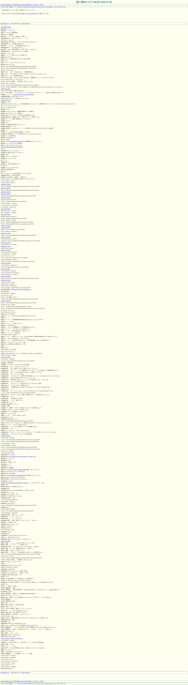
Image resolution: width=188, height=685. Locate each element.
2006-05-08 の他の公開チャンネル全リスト (29, 4)
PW (62, 6)
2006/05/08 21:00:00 (6, 357)
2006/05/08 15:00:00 (6, 250)
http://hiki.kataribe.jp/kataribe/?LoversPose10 (18, 482)
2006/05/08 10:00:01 (6, 227)
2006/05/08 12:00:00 (6, 237)
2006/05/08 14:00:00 (6, 246)
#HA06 (41, 4)
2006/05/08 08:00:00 (6, 209)
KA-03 (42, 6)
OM (57, 6)
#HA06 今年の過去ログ (6, 4)
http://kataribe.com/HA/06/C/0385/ (17, 475)
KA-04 (46, 6)
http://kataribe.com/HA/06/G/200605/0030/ (13, 638)
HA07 (32, 6)
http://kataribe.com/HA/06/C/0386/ (17, 469)
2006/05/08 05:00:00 (6, 192)
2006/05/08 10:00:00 (6, 225)
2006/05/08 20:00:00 (6, 300)
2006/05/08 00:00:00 (6, 27)
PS (59, 6)
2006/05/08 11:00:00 (5, 233)
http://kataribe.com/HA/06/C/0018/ (17, 141)
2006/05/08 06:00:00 (6, 194)
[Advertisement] (27, 19)
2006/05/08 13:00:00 (6, 242)
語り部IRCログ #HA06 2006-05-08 (94, 2)
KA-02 (39, 6)
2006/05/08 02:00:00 (6, 100)
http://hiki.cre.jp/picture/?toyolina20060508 (24, 94)
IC (53, 6)
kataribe (50, 6)
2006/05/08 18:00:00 (6, 276)
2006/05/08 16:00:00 (6, 263)
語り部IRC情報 (15, 4)
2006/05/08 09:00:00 (6, 214)
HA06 (28, 6)
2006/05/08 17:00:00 (6, 269)
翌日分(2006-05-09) (26, 23)
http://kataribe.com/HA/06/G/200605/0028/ (13, 147)
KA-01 (35, 6)
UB (64, 6)
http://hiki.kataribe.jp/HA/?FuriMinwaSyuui (21, 289)
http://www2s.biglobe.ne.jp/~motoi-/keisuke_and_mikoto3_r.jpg (21, 456)
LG (55, 6)
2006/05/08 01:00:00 (6, 89)
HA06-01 (20, 6)
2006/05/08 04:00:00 (6, 188)
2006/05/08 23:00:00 (6, 541)
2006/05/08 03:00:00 (6, 184)
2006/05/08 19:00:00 (6, 280)
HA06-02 (25, 6)
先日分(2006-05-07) (5, 23)
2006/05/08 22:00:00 (6, 436)
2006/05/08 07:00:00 (6, 197)
